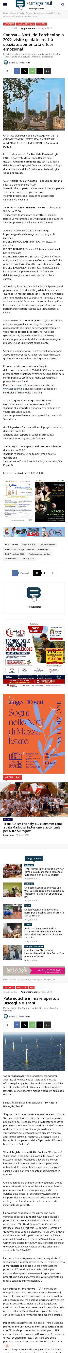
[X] (24, 71)
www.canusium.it (12, 388)
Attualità (9, 24)
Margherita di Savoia (34, 946)
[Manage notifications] (7, 1345)
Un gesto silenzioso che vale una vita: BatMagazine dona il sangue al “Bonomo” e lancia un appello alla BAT (44, 892)
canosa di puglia (28, 545)
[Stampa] (47, 71)
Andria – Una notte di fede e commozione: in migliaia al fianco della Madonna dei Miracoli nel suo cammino (43, 933)
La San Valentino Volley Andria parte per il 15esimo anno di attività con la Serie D (44, 912)
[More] (52, 573)
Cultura (41, 24)
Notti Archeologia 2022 (14, 554)
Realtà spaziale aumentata (40, 554)
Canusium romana (47, 545)
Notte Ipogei (43, 549)
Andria (28, 924)
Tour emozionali (11, 558)
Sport (27, 906)
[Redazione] (6, 62)
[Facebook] (17, 71)
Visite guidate (28, 558)
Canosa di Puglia (17, 13)
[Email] (39, 71)
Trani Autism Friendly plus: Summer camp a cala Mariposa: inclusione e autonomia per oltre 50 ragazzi (33, 827)
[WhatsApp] (32, 71)
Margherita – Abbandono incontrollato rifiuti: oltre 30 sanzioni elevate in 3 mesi (44, 953)
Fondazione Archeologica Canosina (19, 549)
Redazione (24, 62)
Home (5, 13)
